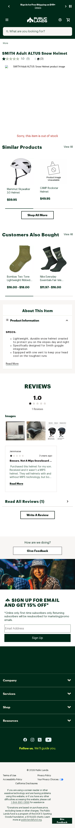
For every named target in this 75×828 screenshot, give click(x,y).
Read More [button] (12, 364)
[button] (37, 215)
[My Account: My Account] (60, 20)
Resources (10, 720)
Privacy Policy (44, 775)
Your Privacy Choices (48, 779)
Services (9, 693)
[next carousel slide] (66, 6)
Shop (6, 707)
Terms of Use (9, 775)
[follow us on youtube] (48, 739)
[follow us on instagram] (34, 739)
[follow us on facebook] (26, 739)
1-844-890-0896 (20, 802)
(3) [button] (42, 59)
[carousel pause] (70, 6)
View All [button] (68, 147)
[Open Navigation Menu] (7, 20)
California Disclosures (26, 783)
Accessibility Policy (12, 779)
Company (10, 680)
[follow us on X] (41, 739)
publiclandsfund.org (31, 820)
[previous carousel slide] (9, 6)
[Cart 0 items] (68, 20)
